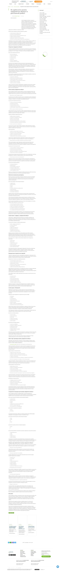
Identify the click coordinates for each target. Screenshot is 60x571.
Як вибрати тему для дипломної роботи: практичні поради (12, 527)
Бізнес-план (42, 12)
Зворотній (31, 1)
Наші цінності (22, 552)
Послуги (21, 554)
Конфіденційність (33, 552)
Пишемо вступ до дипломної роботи (31, 527)
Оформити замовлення (38, 1)
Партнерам (32, 553)
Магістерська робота (43, 25)
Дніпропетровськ (23, 561)
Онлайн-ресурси (43, 27)
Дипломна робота (16, 6)
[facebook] (13, 555)
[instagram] (15, 555)
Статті (41, 33)
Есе (41, 17)
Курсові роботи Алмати (19, 563)
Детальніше (42, 569)
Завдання (44, 17)
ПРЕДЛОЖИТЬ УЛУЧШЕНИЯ (46, 556)
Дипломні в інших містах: (35, 560)
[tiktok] (11, 555)
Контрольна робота (43, 20)
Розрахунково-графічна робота (45, 32)
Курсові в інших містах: (19, 560)
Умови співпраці (22, 553)
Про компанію (22, 551)
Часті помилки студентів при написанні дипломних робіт (22, 527)
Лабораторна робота (43, 24)
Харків (17, 561)
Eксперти (32, 555)
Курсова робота (43, 23)
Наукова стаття (42, 26)
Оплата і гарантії (33, 551)
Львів (19, 561)
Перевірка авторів (23, 556)
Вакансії (32, 554)
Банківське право (13, 344)
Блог (12, 6)
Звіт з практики (42, 18)
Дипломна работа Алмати (35, 563)
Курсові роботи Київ (19, 564)
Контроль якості (22, 555)
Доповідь (48, 16)
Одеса (28, 560)
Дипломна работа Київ (34, 564)
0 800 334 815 (23, 1)
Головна (9, 6)
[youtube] (9, 555)
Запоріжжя (25, 560)
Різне (41, 31)
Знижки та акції (42, 19)
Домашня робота (43, 16)
